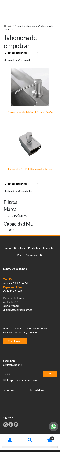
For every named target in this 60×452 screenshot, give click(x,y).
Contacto (48, 247)
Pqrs (19, 255)
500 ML (12, 230)
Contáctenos (15, 341)
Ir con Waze (10, 389)
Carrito (46, 437)
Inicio (9, 26)
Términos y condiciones (26, 380)
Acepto (22, 380)
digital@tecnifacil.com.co (17, 309)
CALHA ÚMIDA (17, 215)
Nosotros (19, 247)
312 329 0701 (11, 305)
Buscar (30, 440)
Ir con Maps (37, 389)
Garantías (31, 255)
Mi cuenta (10, 440)
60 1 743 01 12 (11, 301)
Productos (34, 247)
